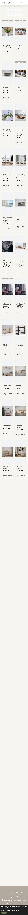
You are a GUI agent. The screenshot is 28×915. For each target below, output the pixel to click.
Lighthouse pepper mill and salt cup (7, 220)
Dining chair (19, 426)
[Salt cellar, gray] (20, 160)
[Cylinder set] (20, 203)
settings (16, 910)
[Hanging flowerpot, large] (7, 115)
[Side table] (7, 411)
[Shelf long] (7, 371)
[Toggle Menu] (25, 2)
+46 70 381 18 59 (15, 902)
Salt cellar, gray (20, 176)
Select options (5, 98)
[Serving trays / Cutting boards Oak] (20, 115)
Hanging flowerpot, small (7, 48)
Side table (7, 425)
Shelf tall (19, 345)
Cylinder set (19, 218)
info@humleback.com (15, 904)
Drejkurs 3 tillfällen (20, 305)
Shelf (5, 345)
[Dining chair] (20, 411)
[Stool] (20, 371)
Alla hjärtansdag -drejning (7, 263)
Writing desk (19, 467)
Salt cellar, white (7, 176)
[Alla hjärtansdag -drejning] (7, 246)
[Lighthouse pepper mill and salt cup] (7, 203)
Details (7, 56)
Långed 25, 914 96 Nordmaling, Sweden (15, 900)
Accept (4, 912)
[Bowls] (7, 73)
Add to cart (5, 229)
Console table (6, 467)
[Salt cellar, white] (7, 160)
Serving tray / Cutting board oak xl (20, 263)
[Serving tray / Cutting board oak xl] (20, 246)
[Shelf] (7, 331)
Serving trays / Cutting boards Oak (19, 132)
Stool (18, 385)
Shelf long (7, 385)
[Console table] (7, 452)
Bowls (5, 88)
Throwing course (7, 305)
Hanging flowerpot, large (7, 132)
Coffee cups (19, 47)
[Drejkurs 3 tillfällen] (20, 290)
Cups (18, 88)
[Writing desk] (20, 452)
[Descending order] (21, 10)
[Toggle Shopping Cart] (21, 2)
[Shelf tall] (20, 331)
